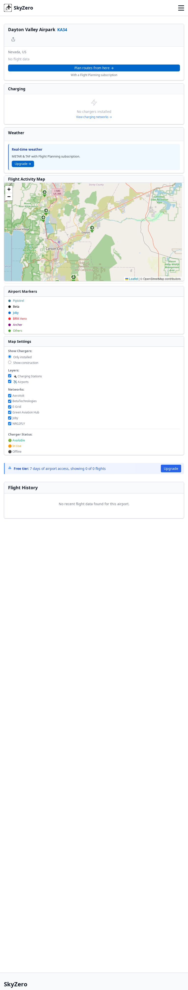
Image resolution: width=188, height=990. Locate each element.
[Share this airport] (13, 39)
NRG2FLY (18, 424)
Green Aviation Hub (25, 412)
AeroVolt (18, 396)
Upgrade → (23, 163)
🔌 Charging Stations (27, 376)
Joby (15, 418)
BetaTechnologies (24, 401)
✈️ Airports (20, 382)
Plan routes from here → (94, 68)
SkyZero (23, 7)
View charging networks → (94, 117)
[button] (46, 212)
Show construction (25, 363)
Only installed (22, 357)
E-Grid (16, 407)
